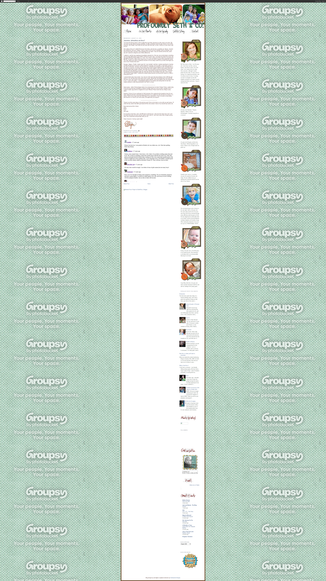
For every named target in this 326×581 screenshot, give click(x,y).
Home (149, 183)
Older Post (171, 183)
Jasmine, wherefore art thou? (134, 40)
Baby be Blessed (186, 515)
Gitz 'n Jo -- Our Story (187, 511)
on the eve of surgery (190, 401)
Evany (130, 132)
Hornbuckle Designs (175, 577)
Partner (184, 506)
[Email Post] (138, 130)
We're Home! (188, 329)
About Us (187, 317)
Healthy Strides (186, 533)
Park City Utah (186, 501)
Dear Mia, (184, 521)
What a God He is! (183, 365)
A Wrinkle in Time (187, 525)
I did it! (186, 375)
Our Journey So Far (187, 520)
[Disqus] (149, 160)
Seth (136, 132)
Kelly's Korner (186, 500)
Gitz (183, 510)
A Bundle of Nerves (190, 341)
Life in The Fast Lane (187, 531)
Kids (133, 132)
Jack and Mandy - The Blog (189, 505)
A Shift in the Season (187, 516)
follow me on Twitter (194, 485)
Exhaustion (182, 294)
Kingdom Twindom (187, 536)
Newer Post (126, 183)
